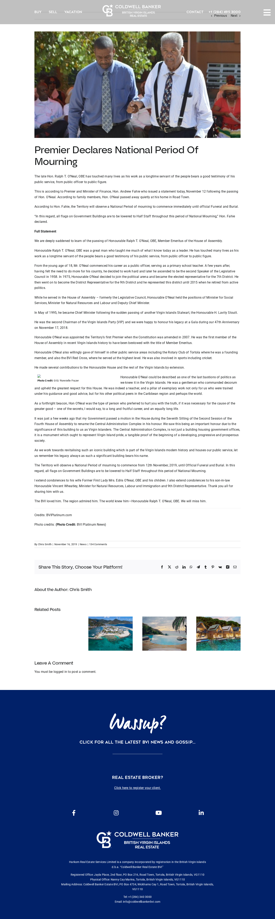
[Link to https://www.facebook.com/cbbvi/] (74, 813)
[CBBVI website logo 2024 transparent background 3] (131, 10)
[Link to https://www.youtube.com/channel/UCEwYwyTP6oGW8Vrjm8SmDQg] (158, 813)
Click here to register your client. (137, 788)
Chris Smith (45, 544)
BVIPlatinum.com (59, 515)
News (83, 544)
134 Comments (98, 544)
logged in (60, 672)
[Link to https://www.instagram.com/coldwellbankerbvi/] (116, 813)
